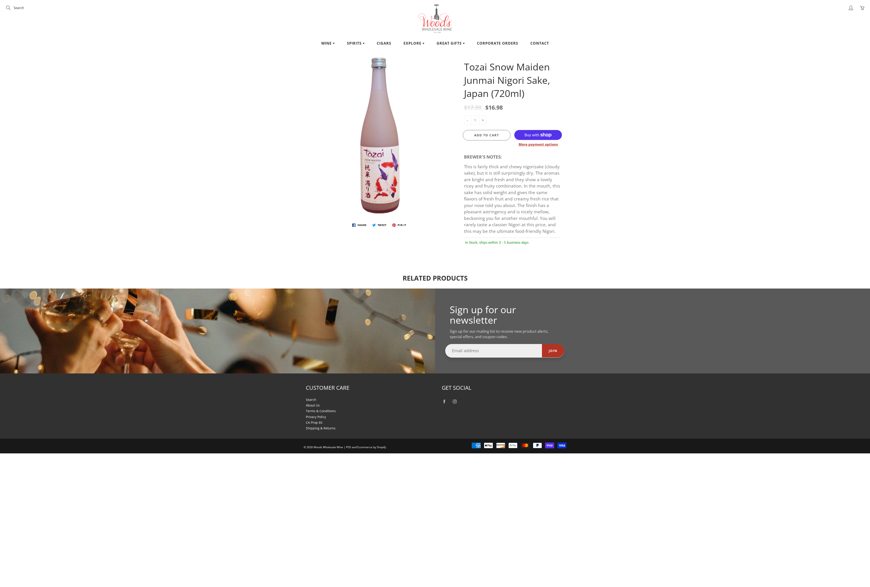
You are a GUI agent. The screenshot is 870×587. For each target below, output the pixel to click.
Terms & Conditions (321, 411)
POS (348, 447)
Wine (327, 43)
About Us (313, 405)
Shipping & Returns (321, 428)
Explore (413, 43)
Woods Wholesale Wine (328, 447)
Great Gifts (450, 43)
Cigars (384, 43)
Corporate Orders (497, 43)
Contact (539, 43)
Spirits (355, 43)
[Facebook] (444, 402)
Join (553, 351)
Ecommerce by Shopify (371, 447)
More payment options (538, 144)
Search (311, 400)
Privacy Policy (316, 417)
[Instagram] (455, 402)
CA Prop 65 (314, 423)
